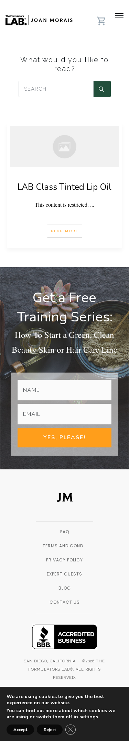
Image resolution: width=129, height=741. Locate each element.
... (92, 204)
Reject (50, 729)
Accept (20, 729)
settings (88, 717)
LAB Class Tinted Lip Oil (64, 187)
